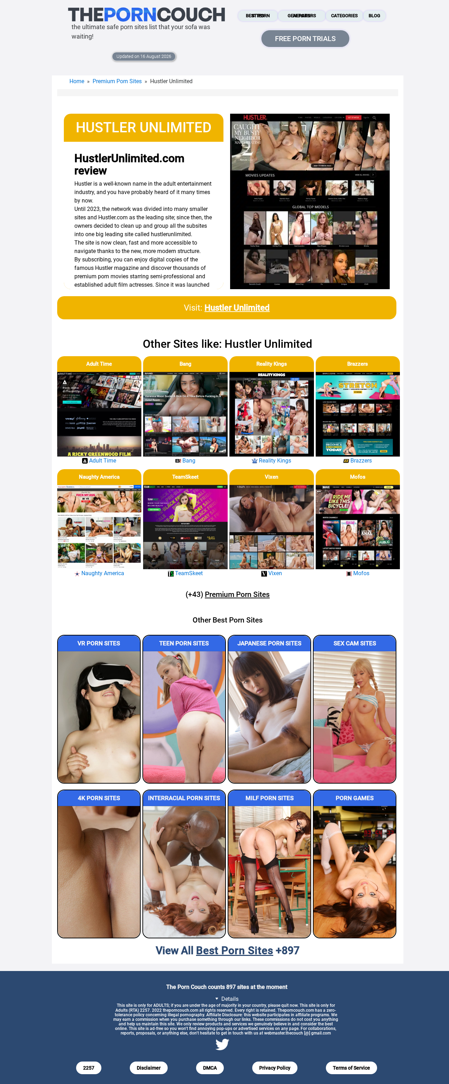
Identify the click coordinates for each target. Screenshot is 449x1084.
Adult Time (99, 364)
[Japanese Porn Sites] (269, 717)
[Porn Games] (355, 872)
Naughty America (99, 477)
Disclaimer (149, 1068)
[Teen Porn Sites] (184, 717)
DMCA (210, 1068)
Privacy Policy (274, 1068)
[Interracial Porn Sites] (184, 872)
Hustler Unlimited (237, 308)
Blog (374, 15)
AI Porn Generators (302, 15)
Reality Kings (271, 364)
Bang (186, 364)
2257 (88, 1068)
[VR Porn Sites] (99, 717)
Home (76, 81)
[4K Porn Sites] (99, 872)
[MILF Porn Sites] (269, 872)
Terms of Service (351, 1068)
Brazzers (357, 364)
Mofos (358, 477)
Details (229, 999)
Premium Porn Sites (117, 81)
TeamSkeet (185, 477)
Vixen (271, 477)
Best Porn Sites (258, 15)
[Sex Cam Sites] (355, 717)
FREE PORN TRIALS (305, 38)
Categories (344, 15)
